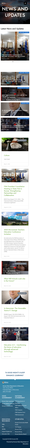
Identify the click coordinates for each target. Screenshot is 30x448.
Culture (6, 155)
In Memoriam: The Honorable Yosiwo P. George (15, 309)
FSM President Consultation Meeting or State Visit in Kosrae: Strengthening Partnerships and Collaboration (14, 190)
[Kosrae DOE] (4, 3)
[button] (11, 61)
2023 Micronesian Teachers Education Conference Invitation (14, 232)
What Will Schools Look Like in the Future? (14, 280)
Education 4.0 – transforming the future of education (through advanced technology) (15, 348)
